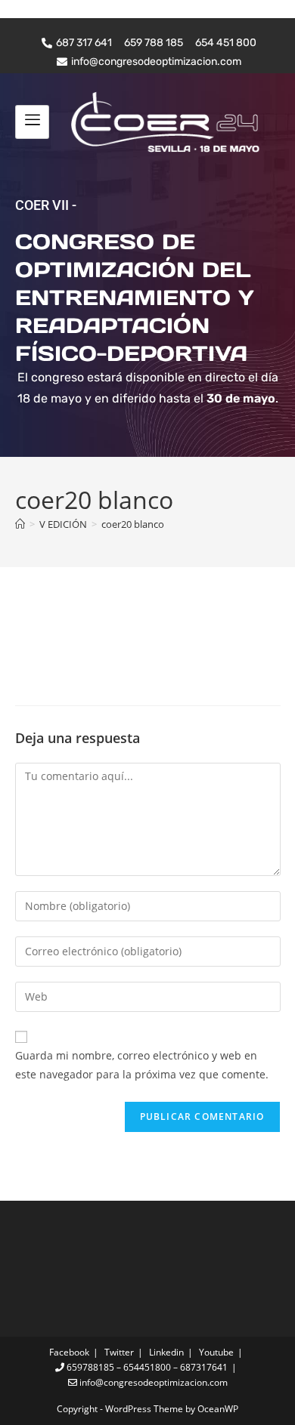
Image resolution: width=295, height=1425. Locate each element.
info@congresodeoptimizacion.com (152, 1382)
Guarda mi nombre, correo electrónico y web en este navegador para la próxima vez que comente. (142, 1064)
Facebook (69, 1352)
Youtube (216, 1352)
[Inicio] (20, 524)
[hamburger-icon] (32, 121)
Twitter (119, 1352)
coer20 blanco (132, 524)
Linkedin (166, 1352)
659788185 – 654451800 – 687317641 (146, 1367)
